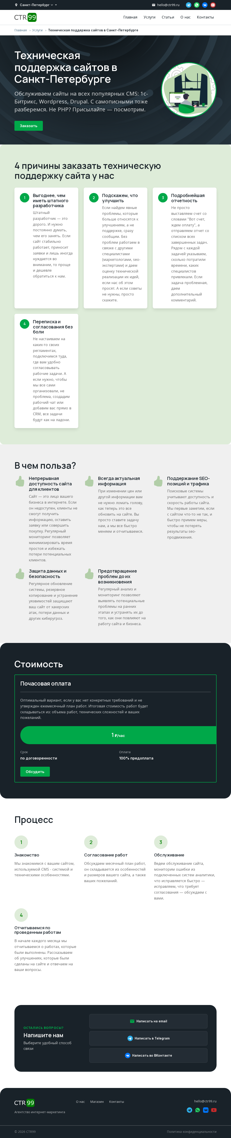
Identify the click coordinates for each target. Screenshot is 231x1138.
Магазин (97, 1102)
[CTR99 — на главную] (25, 17)
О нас (185, 17)
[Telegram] (188, 5)
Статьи (168, 17)
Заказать (28, 126)
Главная (130, 17)
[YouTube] (213, 5)
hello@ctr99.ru (168, 5)
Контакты (205, 17)
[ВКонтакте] (204, 5)
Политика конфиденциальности (192, 1131)
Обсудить (35, 771)
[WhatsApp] (196, 5)
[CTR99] (39, 1103)
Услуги (149, 17)
